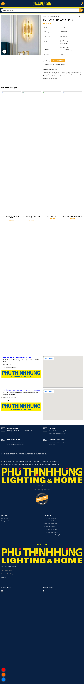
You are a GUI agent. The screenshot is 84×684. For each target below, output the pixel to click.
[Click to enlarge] (4, 52)
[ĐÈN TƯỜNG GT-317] (52, 153)
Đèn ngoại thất (5, 521)
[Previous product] (78, 16)
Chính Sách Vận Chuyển (50, 521)
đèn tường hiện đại (65, 72)
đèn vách (62, 75)
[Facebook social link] (48, 79)
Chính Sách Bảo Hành (50, 518)
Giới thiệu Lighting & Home (8, 566)
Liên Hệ (3, 577)
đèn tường (56, 72)
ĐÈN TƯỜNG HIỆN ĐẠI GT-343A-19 (72, 216)
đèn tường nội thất (60, 74)
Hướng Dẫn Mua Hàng (50, 526)
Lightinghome (69, 75)
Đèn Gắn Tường (54, 16)
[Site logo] (42, 3)
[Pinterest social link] (52, 79)
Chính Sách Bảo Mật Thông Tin (52, 535)
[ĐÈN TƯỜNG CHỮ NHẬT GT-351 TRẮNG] (11, 153)
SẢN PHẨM (4, 515)
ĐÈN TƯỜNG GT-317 (52, 216)
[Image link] (13, 651)
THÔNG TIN (47, 515)
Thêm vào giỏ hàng (58, 60)
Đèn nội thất (4, 518)
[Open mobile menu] (2, 3)
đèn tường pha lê (70, 74)
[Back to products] (80, 16)
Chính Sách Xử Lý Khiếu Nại (51, 532)
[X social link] (50, 79)
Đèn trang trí (49, 72)
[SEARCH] (81, 10)
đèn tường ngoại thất (76, 72)
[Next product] (82, 16)
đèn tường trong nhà (53, 75)
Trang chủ (46, 16)
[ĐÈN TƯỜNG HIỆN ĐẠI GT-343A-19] (72, 153)
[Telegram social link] (56, 79)
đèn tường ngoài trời (48, 74)
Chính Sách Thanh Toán (50, 523)
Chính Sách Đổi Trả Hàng (50, 529)
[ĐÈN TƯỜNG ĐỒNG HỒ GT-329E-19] (31, 153)
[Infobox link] (21, 430)
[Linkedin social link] (54, 79)
